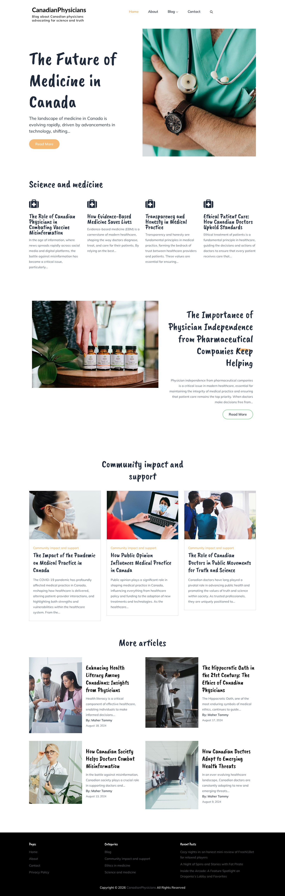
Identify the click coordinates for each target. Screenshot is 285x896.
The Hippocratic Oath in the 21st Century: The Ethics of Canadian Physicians (228, 679)
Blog (171, 11)
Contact (194, 11)
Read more (44, 144)
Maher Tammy (101, 720)
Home (134, 11)
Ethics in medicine (117, 865)
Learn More (64, 515)
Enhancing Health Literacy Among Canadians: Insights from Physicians (107, 679)
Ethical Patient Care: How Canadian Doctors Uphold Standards (228, 221)
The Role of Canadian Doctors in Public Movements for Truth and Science (219, 562)
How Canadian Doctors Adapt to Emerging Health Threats (226, 758)
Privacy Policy (39, 872)
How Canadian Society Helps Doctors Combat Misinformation (110, 758)
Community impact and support (56, 548)
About (153, 11)
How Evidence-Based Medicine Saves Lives (109, 219)
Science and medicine (120, 872)
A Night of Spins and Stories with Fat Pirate (211, 864)
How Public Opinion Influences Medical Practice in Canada (141, 562)
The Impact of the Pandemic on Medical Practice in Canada (64, 562)
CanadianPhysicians (59, 10)
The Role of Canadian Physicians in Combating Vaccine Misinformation (52, 224)
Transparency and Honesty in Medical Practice (166, 221)
